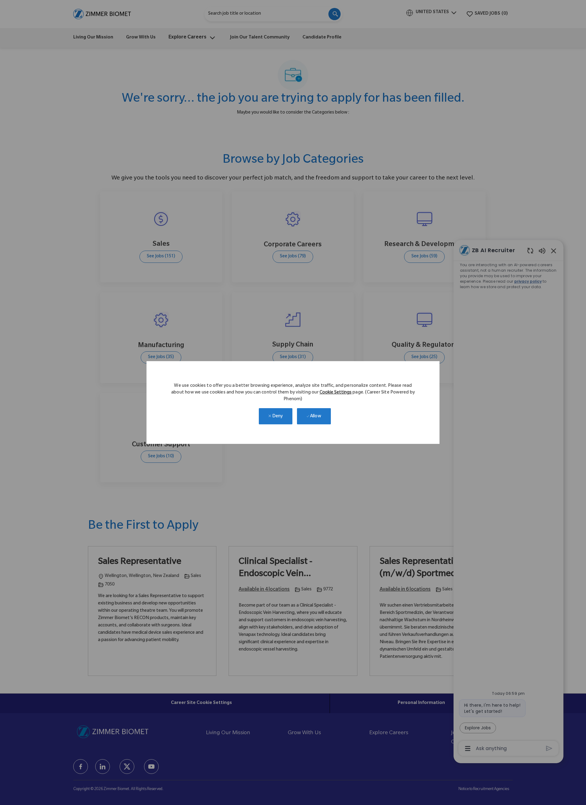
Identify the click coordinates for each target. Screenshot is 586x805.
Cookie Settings (336, 392)
